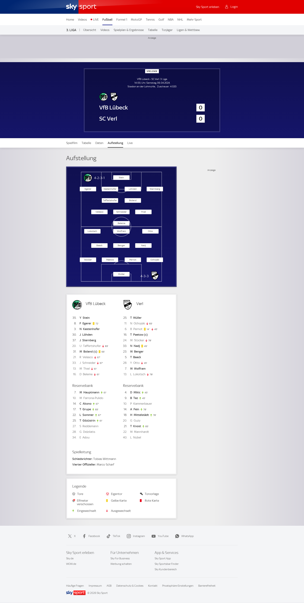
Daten (99, 143)
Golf (161, 19)
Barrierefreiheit (207, 585)
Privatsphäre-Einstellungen (178, 585)
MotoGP (136, 19)
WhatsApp (187, 536)
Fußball (107, 19)
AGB (109, 585)
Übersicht (89, 30)
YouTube (163, 536)
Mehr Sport (194, 19)
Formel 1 (121, 19)
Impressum (95, 585)
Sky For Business (120, 558)
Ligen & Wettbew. (188, 30)
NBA (170, 19)
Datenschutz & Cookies (129, 585)
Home (70, 19)
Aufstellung (115, 143)
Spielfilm (71, 143)
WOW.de (71, 564)
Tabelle (152, 30)
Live (130, 143)
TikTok (116, 536)
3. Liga (71, 30)
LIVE (96, 19)
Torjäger (167, 30)
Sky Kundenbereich (166, 569)
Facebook (94, 536)
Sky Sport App (163, 558)
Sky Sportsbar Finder (167, 564)
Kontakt (152, 585)
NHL (180, 19)
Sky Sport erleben (207, 7)
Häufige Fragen (75, 585)
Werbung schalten (121, 564)
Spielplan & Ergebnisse (129, 30)
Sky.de (70, 558)
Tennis (150, 19)
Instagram (139, 536)
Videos (82, 19)
